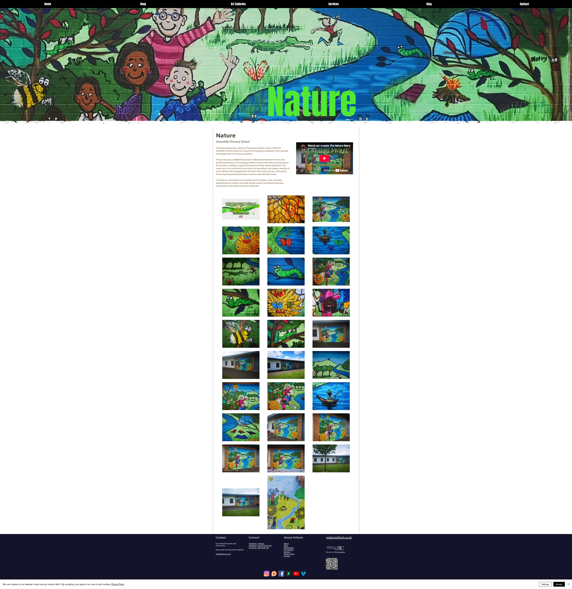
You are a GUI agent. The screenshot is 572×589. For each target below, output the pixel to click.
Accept (559, 584)
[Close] (568, 584)
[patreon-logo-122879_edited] (274, 573)
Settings (545, 584)
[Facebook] (281, 573)
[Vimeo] (303, 573)
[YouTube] (296, 573)
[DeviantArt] (289, 573)
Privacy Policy (117, 584)
